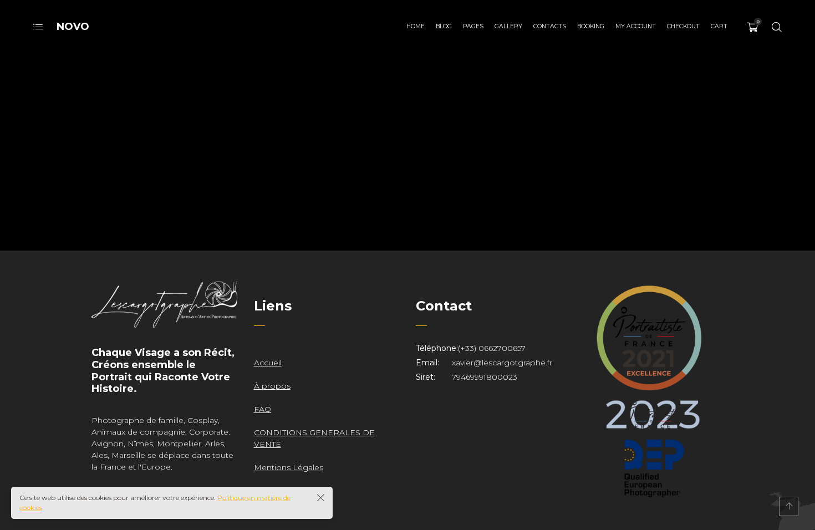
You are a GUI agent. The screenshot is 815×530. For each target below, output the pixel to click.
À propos (272, 386)
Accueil (268, 363)
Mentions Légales (288, 467)
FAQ (262, 409)
